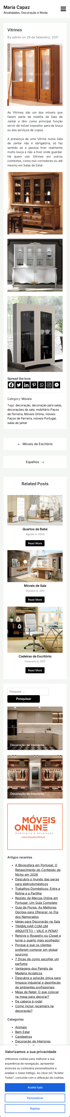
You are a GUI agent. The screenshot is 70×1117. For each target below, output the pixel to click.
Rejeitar (35, 1108)
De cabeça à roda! (28, 1001)
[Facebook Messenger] (56, 384)
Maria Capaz (17, 7)
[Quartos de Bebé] (35, 524)
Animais (21, 1027)
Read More (35, 543)
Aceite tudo (35, 1087)
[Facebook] (11, 384)
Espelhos (32, 462)
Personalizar (35, 1098)
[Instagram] (49, 384)
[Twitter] (18, 384)
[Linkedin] (26, 384)
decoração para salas (46, 405)
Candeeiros (23, 1037)
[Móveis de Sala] (35, 581)
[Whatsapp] (41, 384)
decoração (23, 405)
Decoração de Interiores (33, 1041)
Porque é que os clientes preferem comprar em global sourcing (36, 949)
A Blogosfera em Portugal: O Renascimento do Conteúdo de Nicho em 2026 (37, 869)
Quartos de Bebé (35, 529)
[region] (35, 1081)
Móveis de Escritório (38, 444)
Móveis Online (34, 414)
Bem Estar (22, 1032)
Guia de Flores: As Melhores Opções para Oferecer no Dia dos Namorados (36, 912)
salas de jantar (17, 423)
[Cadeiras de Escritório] (35, 652)
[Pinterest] (34, 384)
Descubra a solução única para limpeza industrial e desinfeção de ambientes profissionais (38, 982)
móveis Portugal (44, 418)
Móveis (27, 399)
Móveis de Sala (35, 586)
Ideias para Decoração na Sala (37, 921)
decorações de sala (20, 409)
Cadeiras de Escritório (35, 656)
